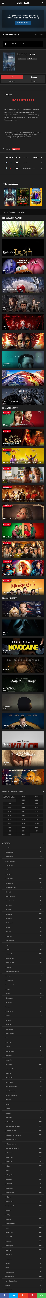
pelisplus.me (9, 1192)
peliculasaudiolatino (12, 1148)
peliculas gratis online (12, 1126)
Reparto (12, 81)
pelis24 (7, 1166)
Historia (8, 1042)
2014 (36, 811)
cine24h (8, 910)
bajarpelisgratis (10, 887)
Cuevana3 (8, 954)
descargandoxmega (12, 971)
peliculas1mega (10, 1144)
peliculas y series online (13, 1135)
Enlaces (34, 77)
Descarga (16, 149)
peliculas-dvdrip (10, 1139)
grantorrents (9, 1033)
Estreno (8, 1007)
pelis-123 (8, 1161)
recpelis (8, 1219)
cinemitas (8, 914)
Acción (22, 59)
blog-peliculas (10, 896)
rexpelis (8, 1250)
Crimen (7, 949)
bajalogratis (9, 879)
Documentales (10, 985)
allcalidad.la (32, 59)
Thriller (7, 1268)
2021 (23, 804)
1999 (23, 831)
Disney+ (8, 976)
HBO (6, 1038)
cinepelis (8, 918)
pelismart (8, 1184)
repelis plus (9, 1232)
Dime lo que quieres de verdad (9, 796)
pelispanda (9, 1188)
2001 (36, 827)
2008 (36, 819)
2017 (36, 808)
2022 (9, 804)
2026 (23, 796)
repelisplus (9, 1245)
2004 (36, 823)
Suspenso (8, 1259)
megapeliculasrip (11, 1086)
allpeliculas (9, 856)
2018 (23, 808)
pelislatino (8, 1179)
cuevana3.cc (9, 958)
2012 (23, 815)
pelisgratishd (9, 1175)
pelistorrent (9, 1201)
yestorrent (8, 1290)
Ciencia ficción (10, 901)
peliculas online (10, 1131)
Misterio (8, 1100)
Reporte (34, 81)
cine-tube (8, 905)
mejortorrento (10, 1091)
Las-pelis (8, 1060)
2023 (36, 800)
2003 (9, 827)
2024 (23, 800)
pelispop (8, 1197)
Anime (7, 870)
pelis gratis (9, 1157)
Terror (7, 1263)
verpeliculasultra (11, 1281)
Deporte (8, 967)
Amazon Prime (10, 861)
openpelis (8, 1117)
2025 (36, 796)
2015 (23, 811)
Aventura (8, 874)
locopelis (8, 1064)
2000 (9, 831)
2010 (9, 819)
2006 (23, 823)
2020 (36, 804)
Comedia (8, 936)
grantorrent (9, 1029)
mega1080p (9, 1082)
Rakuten (8, 1210)
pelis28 (7, 1170)
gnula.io (8, 1024)
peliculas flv (9, 1122)
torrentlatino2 (9, 1272)
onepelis (8, 1113)
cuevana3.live (10, 963)
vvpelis (7, 1285)
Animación (9, 865)
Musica (7, 1104)
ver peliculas (9, 1276)
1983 (23, 835)
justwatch (8, 1055)
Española (8, 1002)
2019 (9, 808)
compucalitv (9, 940)
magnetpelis (9, 1069)
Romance (8, 1254)
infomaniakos (9, 1051)
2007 (9, 823)
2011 (36, 815)
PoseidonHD (9, 1206)
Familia (7, 1016)
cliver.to (8, 932)
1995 (36, 831)
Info (12, 77)
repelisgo (8, 1241)
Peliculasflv (9, 1153)
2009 (23, 819)
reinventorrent (10, 1223)
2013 (9, 815)
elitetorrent (9, 998)
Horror (7, 1047)
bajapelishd (9, 883)
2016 (9, 811)
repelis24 (8, 1237)
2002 (23, 827)
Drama (7, 989)
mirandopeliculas (11, 1095)
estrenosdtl (9, 1011)
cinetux (7, 927)
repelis (7, 1228)
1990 (9, 835)
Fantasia (8, 1020)
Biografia (8, 892)
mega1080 (8, 1077)
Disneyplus (9, 980)
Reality (7, 1215)
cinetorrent (9, 923)
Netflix (7, 1108)
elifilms (7, 993)
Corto (7, 945)
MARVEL (8, 1073)
